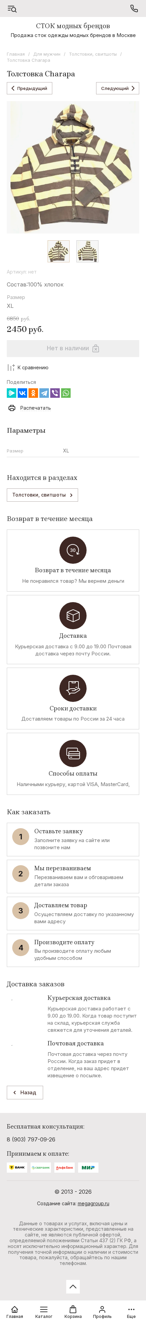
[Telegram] (44, 393)
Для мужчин (46, 54)
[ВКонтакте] (22, 393)
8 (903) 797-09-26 (31, 1139)
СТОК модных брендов (73, 26)
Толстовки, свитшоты (93, 54)
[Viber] (55, 393)
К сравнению (33, 367)
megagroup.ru (93, 1203)
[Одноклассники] (33, 393)
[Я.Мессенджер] (11, 393)
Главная (16, 54)
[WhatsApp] (66, 393)
